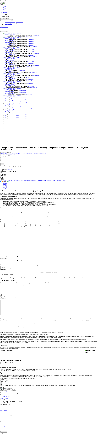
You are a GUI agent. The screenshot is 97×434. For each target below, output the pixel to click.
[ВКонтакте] (0, 181)
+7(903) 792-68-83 (8, 24)
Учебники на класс (35, 35)
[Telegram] (3, 181)
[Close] (0, 264)
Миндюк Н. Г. (9, 232)
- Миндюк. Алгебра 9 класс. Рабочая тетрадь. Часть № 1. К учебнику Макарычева (12, 167)
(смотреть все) (10, 169)
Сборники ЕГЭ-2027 (7, 417)
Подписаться (14, 390)
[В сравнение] (9, 388)
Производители (6, 429)
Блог (3, 9)
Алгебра (2, 240)
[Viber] (5, 181)
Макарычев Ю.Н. (3, 244)
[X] (4, 181)
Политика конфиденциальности (12, 391)
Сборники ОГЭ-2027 (7, 416)
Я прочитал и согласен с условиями (15, 391)
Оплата (4, 7)
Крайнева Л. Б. (3, 232)
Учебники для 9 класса (7, 143)
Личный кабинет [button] (3, 12)
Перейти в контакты (4, 398)
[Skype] (8, 181)
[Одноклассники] (2, 181)
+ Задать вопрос (4, 258)
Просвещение (3, 236)
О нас (4, 10)
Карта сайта (5, 428)
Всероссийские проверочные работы (10, 418)
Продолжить (3, 269)
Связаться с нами (6, 427)
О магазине (5, 424)
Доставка (4, 6)
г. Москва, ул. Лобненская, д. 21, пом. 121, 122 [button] (14, 22)
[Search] (12, 20)
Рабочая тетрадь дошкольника (8, 419)
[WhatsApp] (7, 181)
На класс (26, 124)
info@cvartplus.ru (3, 410)
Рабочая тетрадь (3, 242)
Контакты (4, 8)
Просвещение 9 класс (11, 154)
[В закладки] (3, 388)
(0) (4, 157)
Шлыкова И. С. (15, 232)
